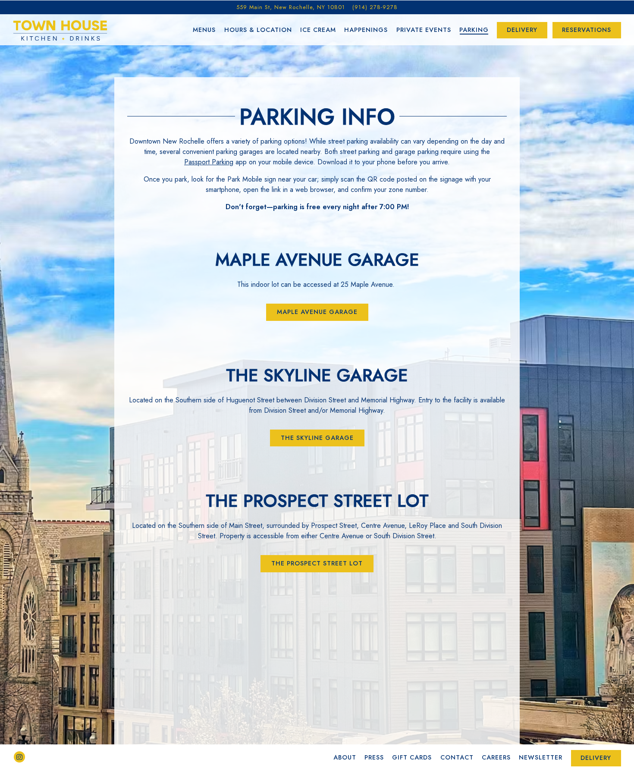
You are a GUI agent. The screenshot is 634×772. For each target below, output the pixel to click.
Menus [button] (204, 29)
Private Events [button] (423, 29)
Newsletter (540, 757)
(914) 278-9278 (375, 7)
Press (374, 757)
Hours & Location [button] (258, 29)
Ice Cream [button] (318, 29)
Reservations (586, 29)
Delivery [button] (522, 29)
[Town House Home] (60, 29)
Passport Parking (208, 162)
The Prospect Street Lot (317, 563)
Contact (457, 757)
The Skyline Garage (317, 437)
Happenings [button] (366, 29)
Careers (496, 757)
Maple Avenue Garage (317, 312)
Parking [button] (474, 29)
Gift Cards (412, 757)
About (344, 757)
